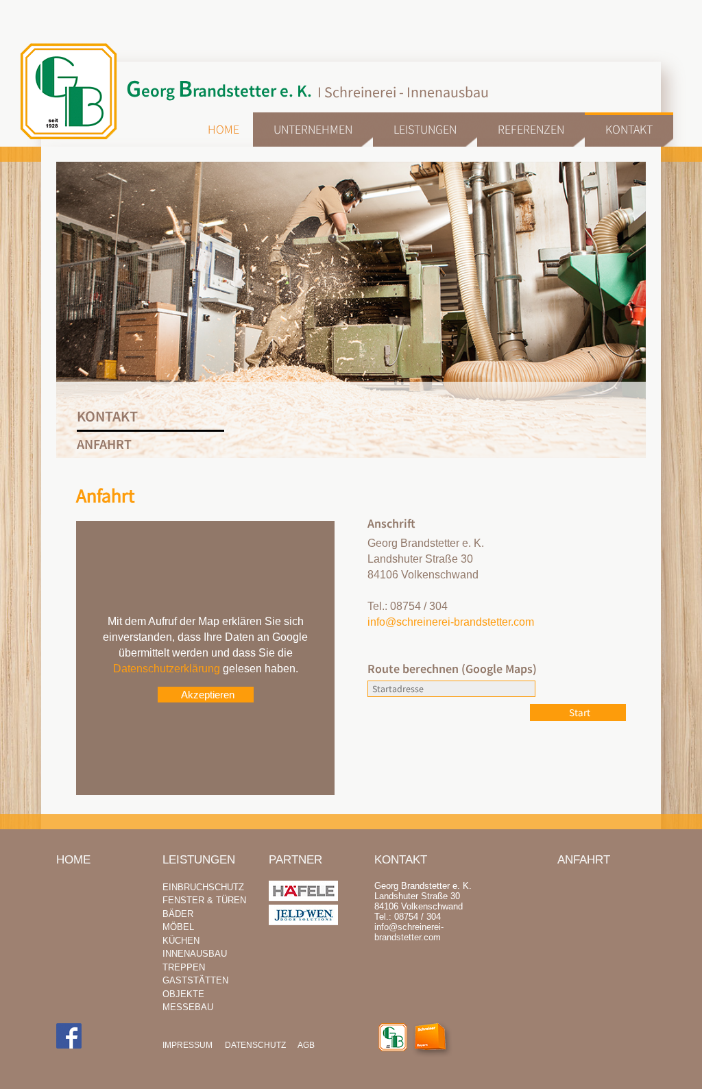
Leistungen (425, 129)
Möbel (178, 927)
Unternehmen (313, 129)
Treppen (183, 967)
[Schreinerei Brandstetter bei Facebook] (69, 1036)
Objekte (183, 994)
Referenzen (531, 129)
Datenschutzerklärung (166, 668)
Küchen (180, 940)
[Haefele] (303, 898)
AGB (306, 1045)
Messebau (187, 1007)
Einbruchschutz (203, 887)
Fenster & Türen (204, 900)
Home (223, 129)
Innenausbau (194, 954)
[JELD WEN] (303, 922)
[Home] (392, 1038)
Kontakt (629, 129)
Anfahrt (583, 859)
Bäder (177, 914)
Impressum (187, 1045)
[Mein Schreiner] (435, 1041)
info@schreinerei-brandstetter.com (450, 622)
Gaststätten (195, 980)
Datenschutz (255, 1045)
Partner (295, 859)
